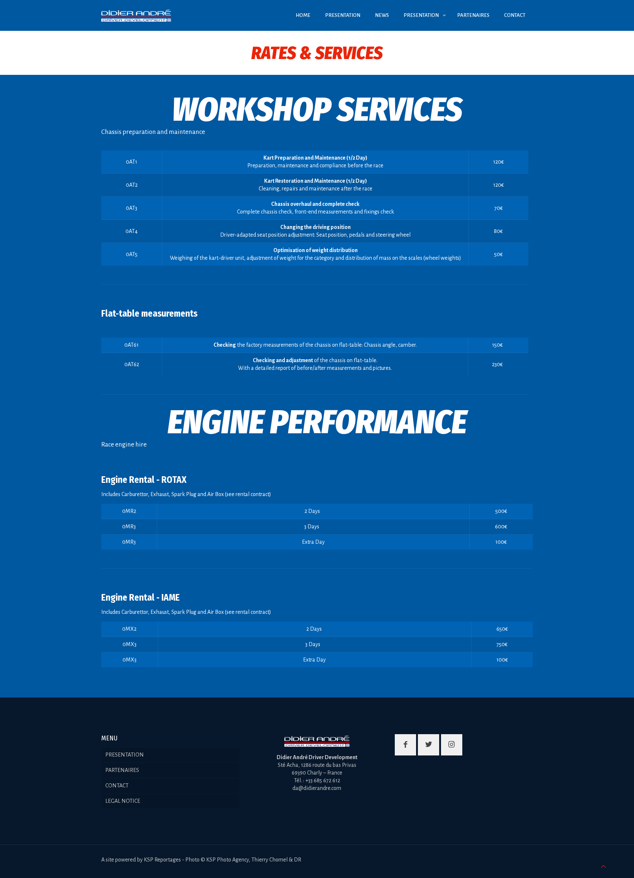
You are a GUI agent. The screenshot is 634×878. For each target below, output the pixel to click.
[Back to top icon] (603, 867)
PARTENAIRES (122, 770)
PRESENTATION (124, 755)
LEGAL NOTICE (122, 801)
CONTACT (116, 785)
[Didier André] (136, 15)
